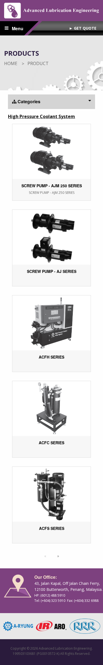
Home (10, 63)
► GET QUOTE (82, 28)
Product (38, 63)
